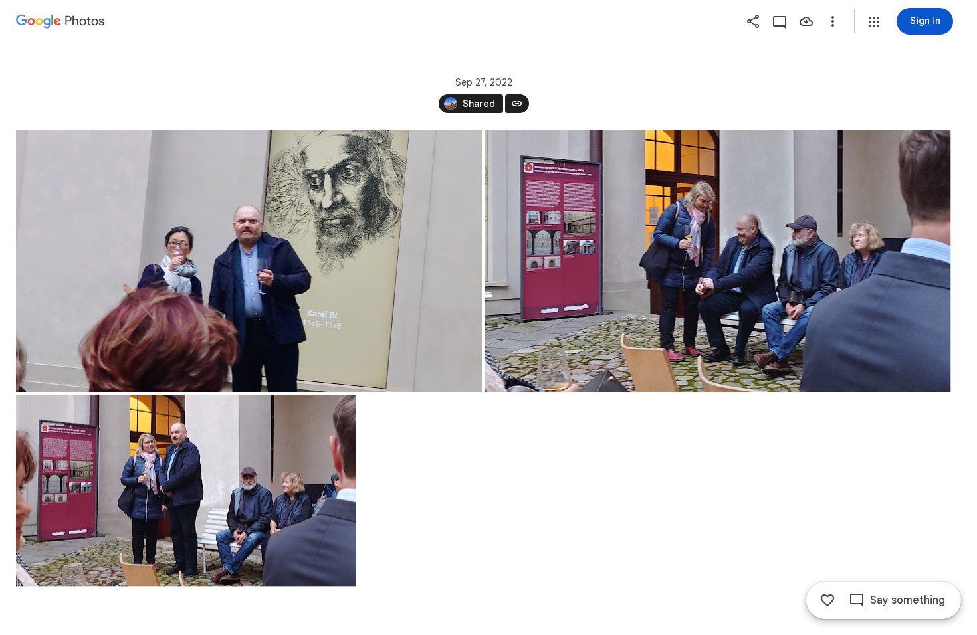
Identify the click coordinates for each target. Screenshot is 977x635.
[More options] (832, 21)
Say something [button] (907, 600)
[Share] (753, 21)
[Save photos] (806, 21)
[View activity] (779, 21)
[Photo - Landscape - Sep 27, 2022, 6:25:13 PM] (718, 261)
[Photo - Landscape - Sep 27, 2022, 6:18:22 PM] (249, 261)
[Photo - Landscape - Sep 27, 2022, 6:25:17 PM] (186, 491)
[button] (874, 22)
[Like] (827, 600)
